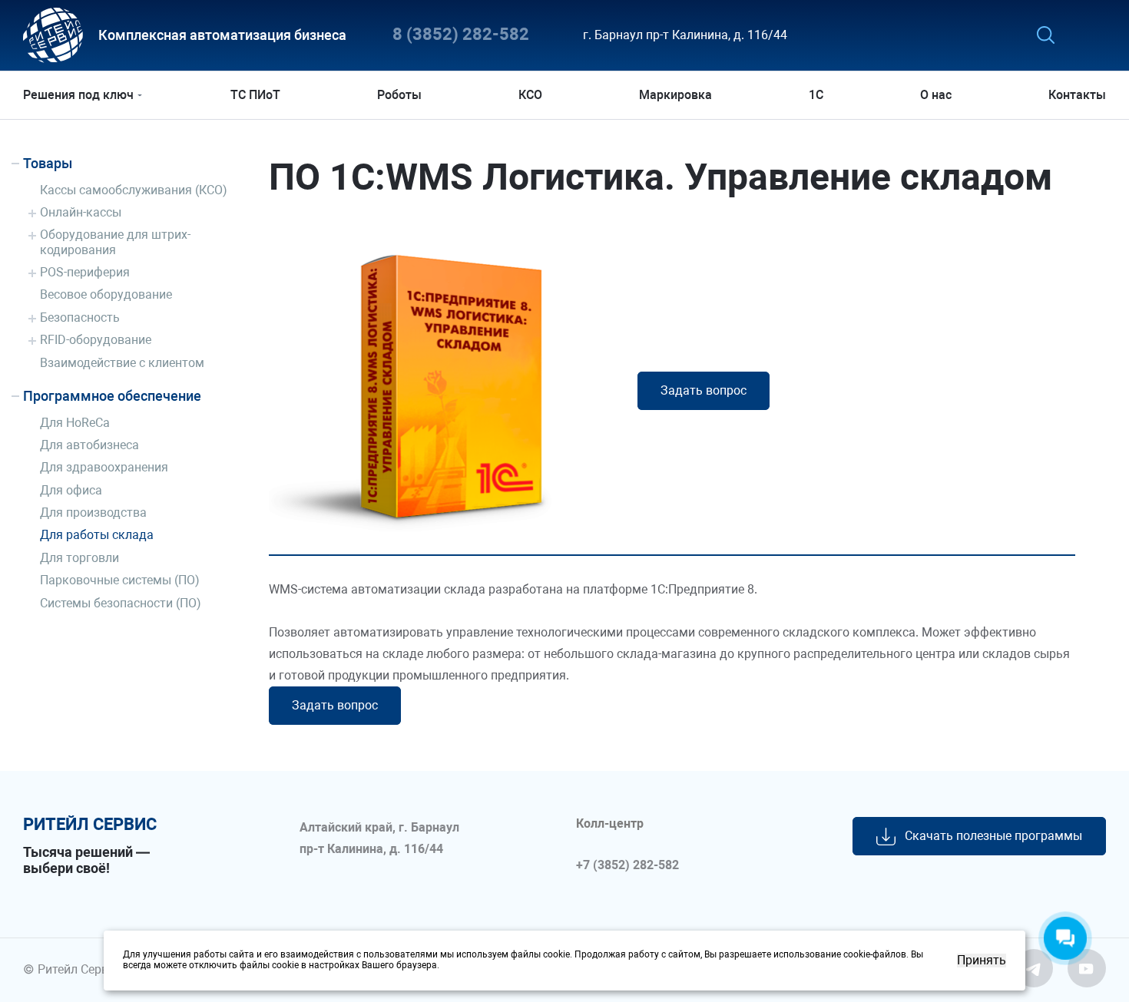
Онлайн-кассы (80, 212)
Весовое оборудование (106, 294)
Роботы (399, 95)
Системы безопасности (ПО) (120, 603)
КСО (530, 95)
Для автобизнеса (89, 445)
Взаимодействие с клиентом (122, 362)
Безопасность (80, 317)
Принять (981, 960)
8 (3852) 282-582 (460, 35)
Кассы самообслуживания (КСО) (133, 190)
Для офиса (71, 490)
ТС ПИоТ (255, 95)
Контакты (1077, 95)
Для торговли (79, 558)
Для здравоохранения (104, 467)
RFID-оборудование (95, 339)
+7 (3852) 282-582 (627, 865)
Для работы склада (97, 534)
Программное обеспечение (112, 396)
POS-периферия (85, 272)
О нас (936, 95)
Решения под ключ (78, 95)
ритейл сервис (90, 824)
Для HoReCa (75, 422)
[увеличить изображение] (441, 380)
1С (816, 95)
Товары (47, 163)
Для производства (93, 512)
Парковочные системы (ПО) (120, 580)
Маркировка (675, 95)
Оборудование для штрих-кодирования (115, 241)
